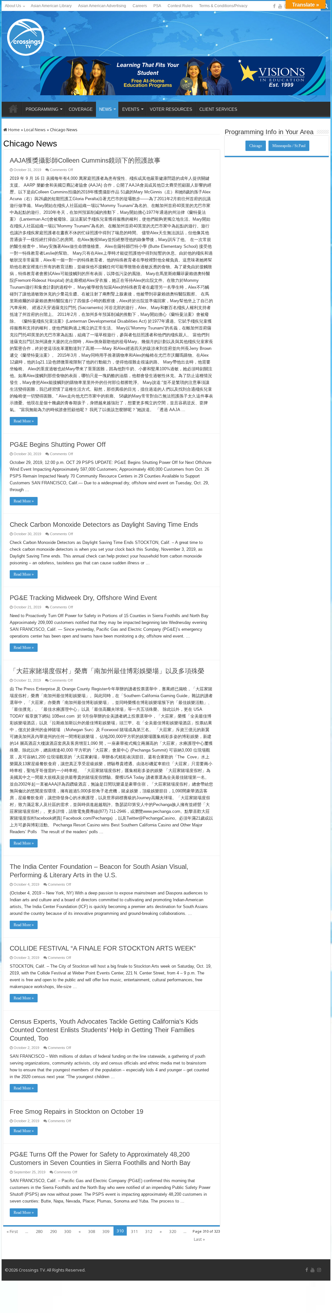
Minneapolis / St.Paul (288, 146)
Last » (199, 1239)
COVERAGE (81, 109)
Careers (140, 6)
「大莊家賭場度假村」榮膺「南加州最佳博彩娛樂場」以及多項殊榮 (107, 670)
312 (148, 1231)
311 (134, 1231)
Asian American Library (51, 6)
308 (91, 1231)
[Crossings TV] (25, 35)
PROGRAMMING (42, 109)
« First (12, 1231)
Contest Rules (180, 6)
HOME (13, 108)
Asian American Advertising (102, 6)
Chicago (255, 146)
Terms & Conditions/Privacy (223, 6)
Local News (35, 129)
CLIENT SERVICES (218, 109)
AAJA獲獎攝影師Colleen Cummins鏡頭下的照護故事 (85, 160)
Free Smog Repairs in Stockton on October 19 (76, 1111)
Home (13, 129)
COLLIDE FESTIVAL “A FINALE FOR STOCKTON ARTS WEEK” (103, 948)
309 (105, 1231)
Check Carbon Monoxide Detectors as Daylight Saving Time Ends (104, 524)
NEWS (105, 109)
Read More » (24, 421)
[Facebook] (274, 6)
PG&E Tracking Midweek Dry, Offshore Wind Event (83, 597)
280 (39, 1231)
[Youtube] (280, 6)
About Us (13, 6)
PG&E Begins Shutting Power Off (58, 444)
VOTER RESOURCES (171, 109)
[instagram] (319, 1270)
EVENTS (130, 109)
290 (53, 1231)
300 (67, 1231)
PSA (157, 6)
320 (172, 1231)
